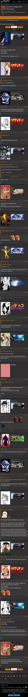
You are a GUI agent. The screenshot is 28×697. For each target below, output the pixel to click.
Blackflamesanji (15, 302)
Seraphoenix (14, 33)
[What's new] (23, 1)
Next (20, 27)
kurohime (13, 117)
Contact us (3, 687)
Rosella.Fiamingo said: (6, 509)
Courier (13, 566)
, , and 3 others (13, 562)
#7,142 (25, 77)
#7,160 (25, 657)
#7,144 (25, 132)
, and (12, 182)
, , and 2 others (14, 113)
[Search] (26, 1)
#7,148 (25, 261)
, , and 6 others (14, 396)
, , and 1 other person (15, 88)
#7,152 (25, 379)
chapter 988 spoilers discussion (7, 12)
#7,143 (25, 106)
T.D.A (12, 542)
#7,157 (25, 556)
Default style (5, 685)
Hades (12, 492)
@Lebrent (3, 559)
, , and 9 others (10, 58)
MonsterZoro (14, 92)
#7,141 (25, 47)
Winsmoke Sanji (15, 63)
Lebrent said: (4, 477)
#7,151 (25, 348)
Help (23, 687)
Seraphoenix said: (6, 619)
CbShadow (14, 602)
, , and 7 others (14, 360)
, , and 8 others (14, 143)
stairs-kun (14, 400)
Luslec (12, 213)
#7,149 (25, 292)
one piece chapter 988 (20, 12)
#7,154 (25, 449)
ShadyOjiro (14, 333)
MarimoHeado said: (6, 164)
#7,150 (25, 317)
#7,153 (25, 415)
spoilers (3, 14)
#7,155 (25, 474)
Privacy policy (18, 687)
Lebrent (13, 247)
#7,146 (25, 200)
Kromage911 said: (6, 264)
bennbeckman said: (6, 80)
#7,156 (25, 506)
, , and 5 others (13, 665)
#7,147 (25, 227)
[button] (1, 1)
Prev (8, 27)
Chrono (13, 434)
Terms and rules (10, 687)
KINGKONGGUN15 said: (7, 230)
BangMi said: (4, 135)
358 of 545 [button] (14, 27)
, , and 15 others (13, 298)
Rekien (13, 147)
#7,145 (25, 161)
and (10, 242)
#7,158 (25, 580)
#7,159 (25, 616)
